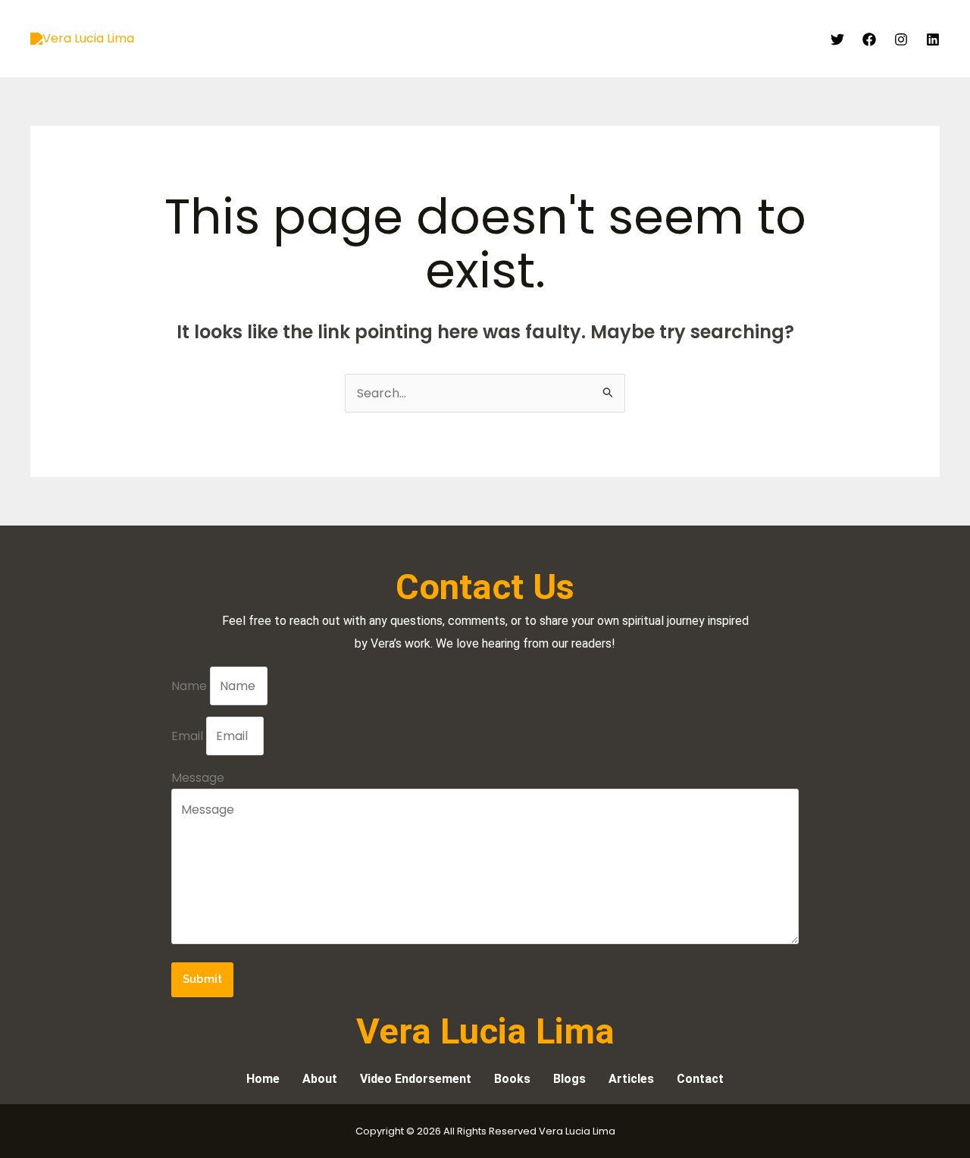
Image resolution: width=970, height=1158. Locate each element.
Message (197, 777)
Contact (781, 38)
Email (188, 736)
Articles (606, 38)
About (416, 38)
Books (666, 38)
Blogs (720, 38)
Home (361, 38)
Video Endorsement (509, 38)
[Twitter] (837, 39)
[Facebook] (869, 39)
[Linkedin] (933, 39)
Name (190, 686)
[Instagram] (901, 39)
